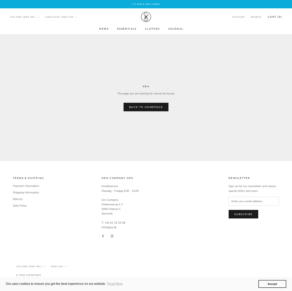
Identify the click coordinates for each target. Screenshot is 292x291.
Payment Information (26, 186)
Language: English (59, 17)
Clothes (152, 28)
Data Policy (20, 206)
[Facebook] (103, 236)
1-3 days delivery (146, 4)
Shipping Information (26, 192)
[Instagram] (112, 236)
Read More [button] (115, 283)
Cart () (275, 17)
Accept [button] (272, 283)
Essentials (127, 28)
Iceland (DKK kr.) (23, 17)
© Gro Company (29, 275)
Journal (176, 28)
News (104, 28)
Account (238, 17)
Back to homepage (146, 107)
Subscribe (243, 214)
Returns (18, 199)
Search (256, 17)
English (57, 266)
